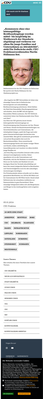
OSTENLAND (9, 239)
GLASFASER (29, 223)
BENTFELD (22, 217)
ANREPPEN (9, 217)
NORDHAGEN (21, 233)
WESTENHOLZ (10, 249)
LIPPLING (8, 233)
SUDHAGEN (24, 244)
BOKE (32, 217)
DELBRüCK (16, 223)
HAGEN (7, 228)
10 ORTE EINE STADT (13, 212)
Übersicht (34, 381)
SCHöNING (22, 239)
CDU (6, 223)
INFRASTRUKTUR (21, 228)
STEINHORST (10, 244)
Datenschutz (22, 356)
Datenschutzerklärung (29, 377)
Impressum (10, 356)
